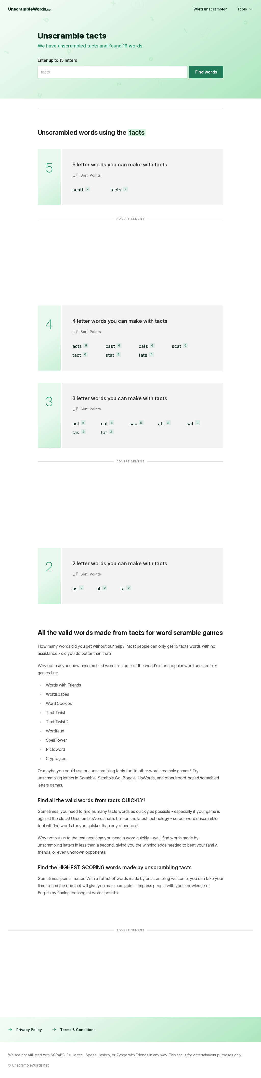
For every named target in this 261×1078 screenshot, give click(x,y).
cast (110, 346)
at (98, 588)
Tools (242, 9)
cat (104, 423)
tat (104, 432)
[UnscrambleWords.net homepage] (29, 9)
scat (176, 346)
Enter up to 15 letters (57, 60)
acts (77, 346)
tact (76, 355)
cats (143, 346)
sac (133, 423)
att (161, 423)
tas (75, 432)
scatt (78, 189)
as (74, 588)
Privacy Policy (29, 1029)
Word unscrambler (210, 9)
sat (190, 423)
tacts (115, 189)
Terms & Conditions (78, 1029)
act (75, 423)
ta (122, 588)
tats (143, 355)
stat (110, 355)
